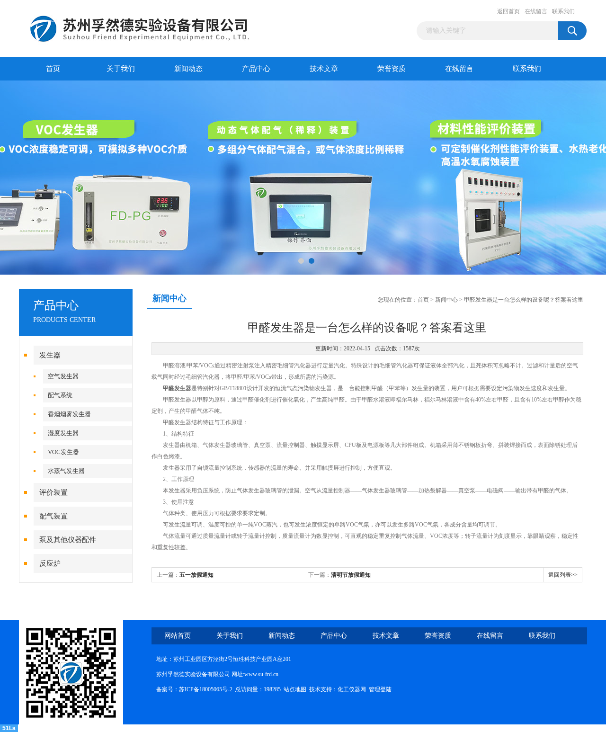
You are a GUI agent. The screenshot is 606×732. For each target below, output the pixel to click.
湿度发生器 (63, 433)
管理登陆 (380, 689)
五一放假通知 (196, 574)
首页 (53, 68)
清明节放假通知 (351, 574)
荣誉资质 (391, 68)
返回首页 (508, 11)
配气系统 (60, 395)
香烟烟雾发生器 (69, 414)
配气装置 (53, 516)
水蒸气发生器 (66, 470)
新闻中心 (446, 299)
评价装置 (53, 492)
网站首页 (177, 635)
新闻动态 (188, 68)
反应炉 (50, 563)
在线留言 (536, 11)
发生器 (50, 355)
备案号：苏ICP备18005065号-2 (194, 689)
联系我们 (563, 11)
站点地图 (295, 689)
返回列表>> (563, 574)
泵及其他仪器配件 (67, 540)
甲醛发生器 (177, 388)
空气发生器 (63, 376)
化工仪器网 (352, 689)
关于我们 (121, 68)
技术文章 (324, 68)
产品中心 (256, 68)
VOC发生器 (63, 451)
